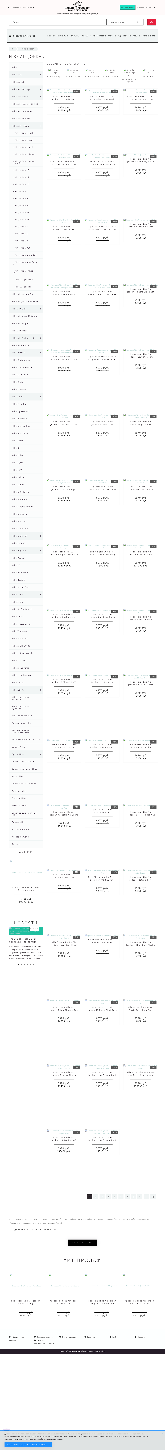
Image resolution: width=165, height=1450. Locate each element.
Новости (127, 36)
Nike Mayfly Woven (22, 506)
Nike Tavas (18, 616)
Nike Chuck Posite (22, 367)
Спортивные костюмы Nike (24, 814)
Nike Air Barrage (21, 89)
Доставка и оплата (80, 36)
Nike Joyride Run (21, 426)
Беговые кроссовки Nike (26, 739)
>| (153, 1197)
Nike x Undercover (22, 675)
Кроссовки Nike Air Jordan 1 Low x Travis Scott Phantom (140, 555)
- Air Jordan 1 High (23, 133)
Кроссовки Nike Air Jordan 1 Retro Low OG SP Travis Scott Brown (102, 294)
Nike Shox (17, 594)
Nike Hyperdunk (21, 411)
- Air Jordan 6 (20, 233)
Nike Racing (18, 580)
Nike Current (19, 389)
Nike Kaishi (18, 440)
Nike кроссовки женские (21, 698)
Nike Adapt (18, 82)
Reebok (16, 844)
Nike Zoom (18, 689)
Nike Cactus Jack (21, 360)
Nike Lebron (18, 477)
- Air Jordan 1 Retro (24, 154)
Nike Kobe (17, 455)
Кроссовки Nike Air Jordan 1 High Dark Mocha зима (140, 945)
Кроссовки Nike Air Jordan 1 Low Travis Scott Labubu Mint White (102, 1140)
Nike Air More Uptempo (25, 316)
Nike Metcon (19, 521)
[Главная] (12, 49)
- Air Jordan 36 (21, 219)
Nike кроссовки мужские (21, 707)
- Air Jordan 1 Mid (23, 147)
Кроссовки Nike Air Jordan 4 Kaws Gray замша (102, 424)
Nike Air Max (19, 308)
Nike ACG (17, 74)
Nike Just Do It (20, 433)
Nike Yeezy (18, 682)
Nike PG (16, 565)
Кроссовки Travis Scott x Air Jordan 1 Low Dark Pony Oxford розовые (102, 99)
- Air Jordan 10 (21, 170)
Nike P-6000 (19, 543)
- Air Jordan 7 (20, 241)
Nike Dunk (17, 396)
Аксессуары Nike (21, 723)
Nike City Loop (20, 374)
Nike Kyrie (17, 462)
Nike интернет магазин (58, 36)
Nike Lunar (18, 484)
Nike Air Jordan (20, 126)
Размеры (112, 36)
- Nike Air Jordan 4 (23, 287)
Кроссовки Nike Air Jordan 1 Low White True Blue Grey (64, 424)
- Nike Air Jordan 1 (23, 279)
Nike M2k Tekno (21, 492)
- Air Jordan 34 (21, 205)
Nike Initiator (19, 418)
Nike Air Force (20, 96)
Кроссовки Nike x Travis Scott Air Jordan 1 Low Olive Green (140, 99)
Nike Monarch (19, 536)
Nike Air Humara (21, 118)
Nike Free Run (19, 404)
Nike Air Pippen (20, 323)
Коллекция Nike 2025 (24, 783)
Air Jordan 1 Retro (110, 76)
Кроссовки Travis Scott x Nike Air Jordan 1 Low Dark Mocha (64, 164)
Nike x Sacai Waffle (22, 653)
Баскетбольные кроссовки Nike (21, 731)
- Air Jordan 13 (21, 184)
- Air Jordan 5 (20, 226)
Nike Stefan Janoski (23, 609)
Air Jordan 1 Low (73, 76)
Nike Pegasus (19, 550)
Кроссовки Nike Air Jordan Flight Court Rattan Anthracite (140, 424)
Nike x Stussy (19, 660)
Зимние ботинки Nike (24, 769)
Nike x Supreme (20, 668)
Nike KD (16, 448)
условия (17, 1439)
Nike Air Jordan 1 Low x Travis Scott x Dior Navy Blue (102, 555)
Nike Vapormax (20, 631)
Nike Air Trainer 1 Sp (23, 338)
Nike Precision (20, 572)
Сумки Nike (18, 822)
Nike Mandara (19, 499)
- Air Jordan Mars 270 (25, 255)
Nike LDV (17, 470)
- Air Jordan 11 (21, 177)
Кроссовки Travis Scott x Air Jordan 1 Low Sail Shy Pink (102, 229)
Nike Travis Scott (21, 624)
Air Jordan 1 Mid (92, 76)
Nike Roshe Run (20, 587)
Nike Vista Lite (20, 638)
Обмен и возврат (98, 36)
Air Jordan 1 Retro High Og (129, 80)
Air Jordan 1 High (54, 76)
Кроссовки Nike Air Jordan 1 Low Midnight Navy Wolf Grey (64, 489)
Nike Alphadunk (21, 345)
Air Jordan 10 (148, 76)
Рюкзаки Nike (19, 805)
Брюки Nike (18, 747)
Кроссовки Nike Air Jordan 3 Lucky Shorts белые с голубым (64, 1075)
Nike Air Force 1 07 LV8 (25, 104)
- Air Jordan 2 (20, 191)
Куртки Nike (19, 791)
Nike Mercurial (20, 514)
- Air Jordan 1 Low (23, 140)
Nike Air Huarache (22, 111)
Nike (14, 67)
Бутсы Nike (18, 754)
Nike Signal (18, 602)
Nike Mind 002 (20, 528)
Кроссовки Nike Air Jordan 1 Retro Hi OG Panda (64, 229)
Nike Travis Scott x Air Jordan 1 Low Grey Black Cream (64, 945)
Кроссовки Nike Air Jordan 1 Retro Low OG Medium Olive (64, 1140)
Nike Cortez (18, 382)
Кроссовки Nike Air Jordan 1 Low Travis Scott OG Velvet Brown (102, 1075)
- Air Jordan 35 (21, 212)
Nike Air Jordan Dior (23, 294)
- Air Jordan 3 (20, 198)
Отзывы (136, 36)
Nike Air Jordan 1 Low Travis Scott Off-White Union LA (141, 489)
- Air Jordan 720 (22, 248)
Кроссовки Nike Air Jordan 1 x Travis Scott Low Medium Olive (140, 685)
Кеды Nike (17, 776)
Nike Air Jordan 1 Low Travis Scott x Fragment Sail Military (102, 164)
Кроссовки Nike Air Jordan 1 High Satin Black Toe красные (64, 555)
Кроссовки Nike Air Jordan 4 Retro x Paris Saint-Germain (141, 880)
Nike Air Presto (20, 330)
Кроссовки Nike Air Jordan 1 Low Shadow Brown (140, 620)
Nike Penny (18, 558)
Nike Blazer (18, 352)
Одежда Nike (19, 798)
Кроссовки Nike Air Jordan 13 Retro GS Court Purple (64, 815)
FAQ (119, 36)
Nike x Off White (21, 646)
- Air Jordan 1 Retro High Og (24, 162)
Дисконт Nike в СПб (23, 761)
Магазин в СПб (148, 36)
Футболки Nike (20, 829)
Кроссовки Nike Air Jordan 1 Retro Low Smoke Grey (102, 489)
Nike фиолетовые (22, 715)
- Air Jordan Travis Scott (23, 272)
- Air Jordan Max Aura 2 (25, 263)
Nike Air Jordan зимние (25, 301)
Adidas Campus (20, 836)
